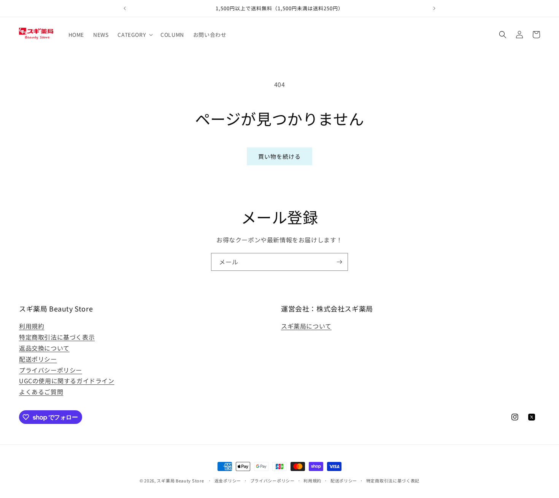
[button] (134, 35)
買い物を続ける (279, 156)
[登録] (339, 262)
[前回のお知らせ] (124, 8)
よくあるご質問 (41, 391)
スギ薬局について (306, 325)
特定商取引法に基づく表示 (57, 336)
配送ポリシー (38, 359)
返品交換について (44, 348)
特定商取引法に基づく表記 (392, 480)
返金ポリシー (227, 480)
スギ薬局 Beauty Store (180, 480)
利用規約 (31, 325)
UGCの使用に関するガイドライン (66, 380)
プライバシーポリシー (50, 370)
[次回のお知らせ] (434, 8)
